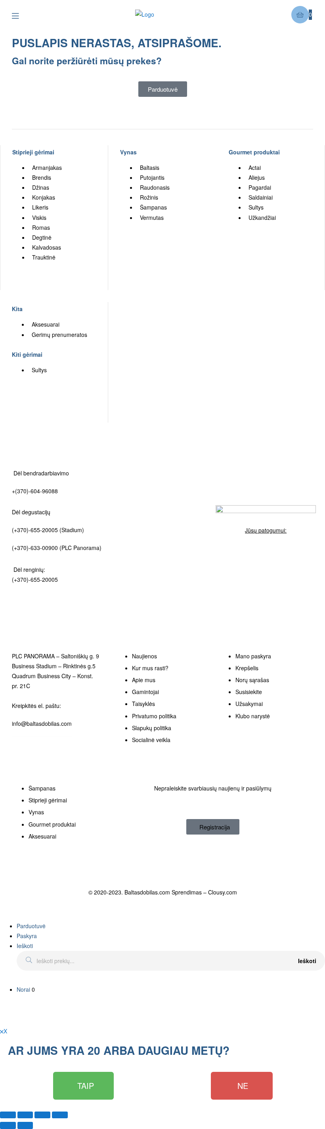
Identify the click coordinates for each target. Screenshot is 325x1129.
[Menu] (21, 15)
